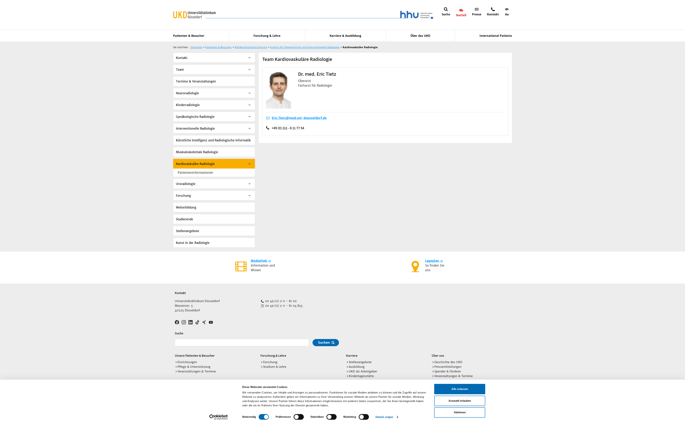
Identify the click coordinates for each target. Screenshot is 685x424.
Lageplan (432, 261)
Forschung (183, 196)
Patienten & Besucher (188, 35)
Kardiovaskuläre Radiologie (195, 164)
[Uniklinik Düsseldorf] (194, 14)
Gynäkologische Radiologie (195, 117)
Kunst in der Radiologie (192, 243)
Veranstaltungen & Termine (196, 371)
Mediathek (259, 261)
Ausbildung (357, 366)
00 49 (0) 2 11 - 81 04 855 (283, 305)
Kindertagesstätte (361, 376)
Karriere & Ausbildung (345, 35)
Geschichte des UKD (448, 362)
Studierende (184, 219)
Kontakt (181, 58)
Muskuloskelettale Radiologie (197, 152)
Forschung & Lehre (266, 35)
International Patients (496, 35)
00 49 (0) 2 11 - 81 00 (280, 301)
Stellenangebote (187, 231)
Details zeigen (384, 416)
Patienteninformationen (195, 173)
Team (180, 70)
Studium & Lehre (274, 366)
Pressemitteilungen (447, 366)
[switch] (299, 417)
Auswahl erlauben (459, 400)
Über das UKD (420, 35)
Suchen (324, 342)
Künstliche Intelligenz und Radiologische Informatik (213, 140)
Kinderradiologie (188, 105)
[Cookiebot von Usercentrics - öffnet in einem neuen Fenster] (218, 417)
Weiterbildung (186, 207)
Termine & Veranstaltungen (196, 81)
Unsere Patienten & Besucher (195, 355)
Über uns (438, 355)
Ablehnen (460, 412)
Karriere (351, 355)
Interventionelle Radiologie (195, 129)
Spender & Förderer (447, 371)
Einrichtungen (187, 362)
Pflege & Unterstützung (193, 366)
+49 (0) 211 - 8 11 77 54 (288, 128)
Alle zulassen (459, 388)
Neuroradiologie (187, 93)
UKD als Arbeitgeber (363, 371)
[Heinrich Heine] (416, 15)
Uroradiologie (185, 184)
